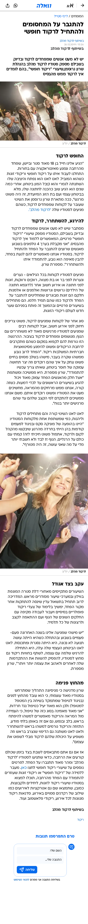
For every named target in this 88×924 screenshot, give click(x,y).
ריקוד (80, 820)
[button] (70, 5)
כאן (24, 768)
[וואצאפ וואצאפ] (16, 5)
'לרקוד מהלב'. (39, 210)
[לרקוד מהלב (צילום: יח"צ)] (44, 114)
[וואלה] (44, 5)
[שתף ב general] (7, 5)
